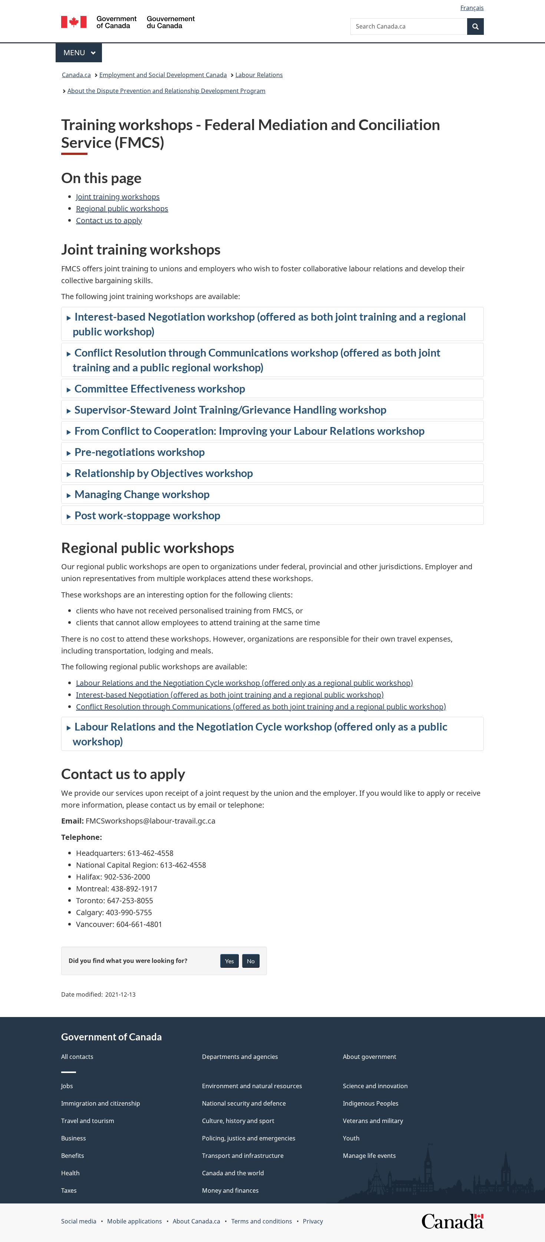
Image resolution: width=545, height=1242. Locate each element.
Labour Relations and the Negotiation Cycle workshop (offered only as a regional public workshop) (244, 683)
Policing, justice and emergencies (248, 1138)
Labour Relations (259, 75)
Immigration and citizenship (100, 1103)
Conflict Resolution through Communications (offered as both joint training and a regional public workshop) (261, 707)
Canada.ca (76, 75)
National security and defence (244, 1103)
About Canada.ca (196, 1221)
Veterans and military (373, 1121)
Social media (78, 1221)
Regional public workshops (122, 208)
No (251, 960)
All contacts (77, 1057)
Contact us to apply (109, 220)
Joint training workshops (118, 197)
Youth (351, 1138)
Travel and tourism (87, 1121)
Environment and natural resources (252, 1086)
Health (70, 1173)
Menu (75, 52)
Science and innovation (375, 1086)
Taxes (69, 1190)
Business (73, 1138)
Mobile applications (134, 1221)
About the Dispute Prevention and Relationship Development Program (166, 91)
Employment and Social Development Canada (163, 75)
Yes (229, 960)
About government (369, 1057)
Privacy (313, 1221)
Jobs (67, 1086)
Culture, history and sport (238, 1121)
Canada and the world (233, 1173)
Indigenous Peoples (371, 1103)
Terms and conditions (261, 1221)
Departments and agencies (240, 1057)
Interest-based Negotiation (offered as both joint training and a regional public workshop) (230, 695)
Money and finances (230, 1190)
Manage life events (369, 1156)
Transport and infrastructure (243, 1156)
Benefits (72, 1156)
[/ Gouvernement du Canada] (128, 23)
